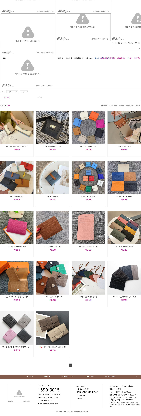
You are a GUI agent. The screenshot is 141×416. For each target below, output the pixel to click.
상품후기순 (129, 105)
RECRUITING (90, 376)
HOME (2, 91)
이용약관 (47, 376)
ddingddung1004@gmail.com (48, 403)
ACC (39, 97)
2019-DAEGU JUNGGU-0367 (128, 395)
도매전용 (60, 58)
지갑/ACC (89, 58)
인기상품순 (113, 105)
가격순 (137, 105)
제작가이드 (121, 58)
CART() (137, 58)
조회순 (121, 105)
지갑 (22, 92)
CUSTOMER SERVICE (68, 376)
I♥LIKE (129, 58)
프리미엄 (69, 58)
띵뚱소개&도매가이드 (108, 58)
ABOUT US (29, 376)
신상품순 (104, 105)
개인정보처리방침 (110, 376)
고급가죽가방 (78, 58)
